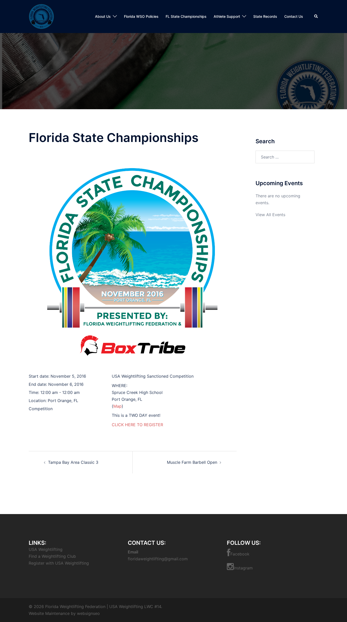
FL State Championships (186, 16)
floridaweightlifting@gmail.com (158, 558)
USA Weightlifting (45, 549)
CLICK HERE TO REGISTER (137, 424)
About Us (103, 16)
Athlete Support (227, 16)
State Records (265, 16)
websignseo (88, 613)
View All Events (270, 214)
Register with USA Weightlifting (59, 563)
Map (117, 406)
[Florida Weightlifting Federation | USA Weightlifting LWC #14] (41, 16)
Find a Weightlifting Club (52, 556)
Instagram (243, 567)
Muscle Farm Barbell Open (192, 462)
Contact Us (293, 16)
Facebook (239, 553)
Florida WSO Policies (141, 16)
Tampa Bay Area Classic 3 (73, 462)
